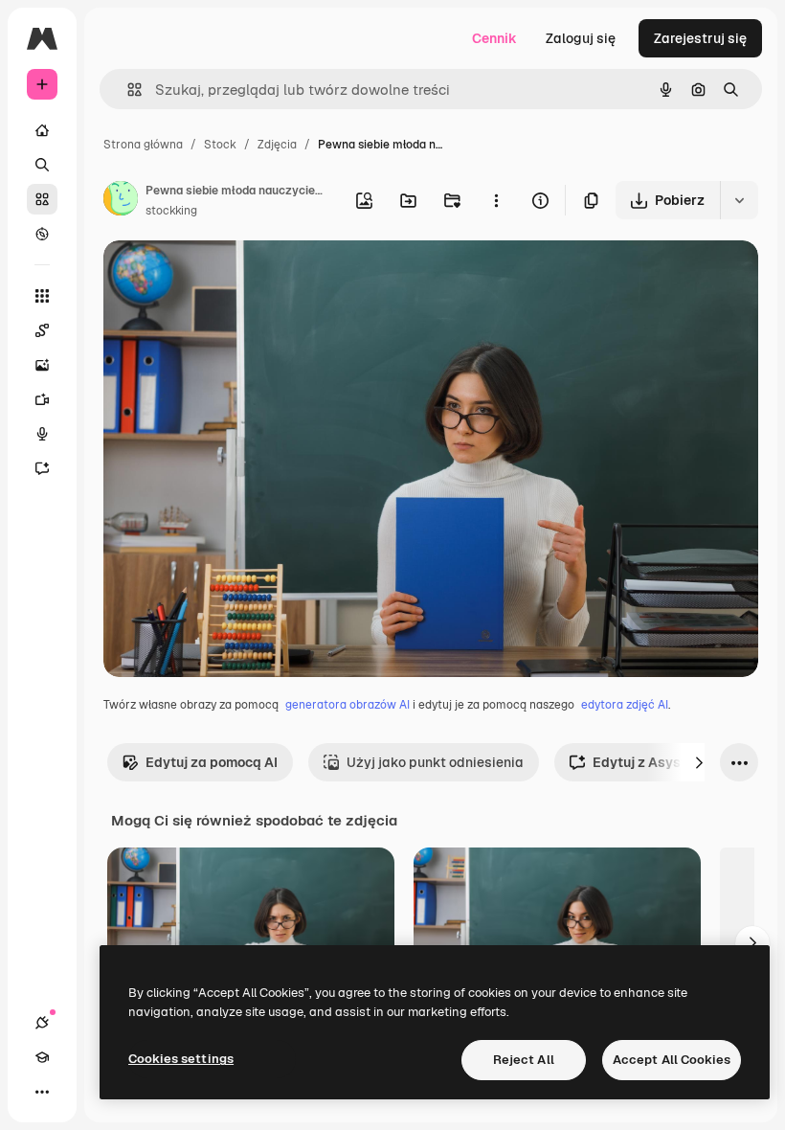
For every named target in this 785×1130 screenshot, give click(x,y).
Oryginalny (235, 277)
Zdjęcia (277, 144)
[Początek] (42, 130)
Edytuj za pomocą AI (212, 762)
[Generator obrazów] (42, 365)
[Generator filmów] (42, 399)
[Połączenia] (42, 1022)
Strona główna (143, 144)
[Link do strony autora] (120, 201)
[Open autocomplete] (127, 89)
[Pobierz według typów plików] (739, 200)
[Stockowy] (42, 199)
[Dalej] (699, 762)
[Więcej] (42, 1091)
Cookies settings (181, 1059)
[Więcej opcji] (496, 200)
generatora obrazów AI (347, 704)
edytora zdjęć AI (624, 704)
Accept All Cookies (671, 1059)
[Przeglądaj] (42, 233)
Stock (220, 144)
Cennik (494, 38)
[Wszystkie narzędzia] (42, 296)
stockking (171, 210)
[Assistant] (42, 468)
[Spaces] (42, 330)
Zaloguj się (581, 38)
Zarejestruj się (700, 38)
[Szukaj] (42, 164)
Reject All (523, 1059)
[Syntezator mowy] (42, 433)
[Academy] (42, 1057)
